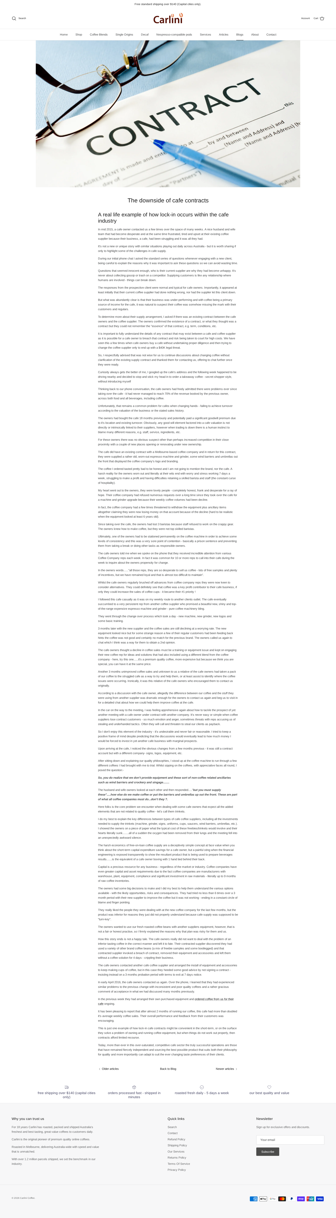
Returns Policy (177, 1157)
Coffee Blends (99, 34)
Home (64, 34)
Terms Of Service (179, 1163)
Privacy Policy (177, 1169)
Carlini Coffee (27, 1198)
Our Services (176, 1151)
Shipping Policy (177, 1145)
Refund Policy (176, 1139)
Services (205, 34)
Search (172, 1127)
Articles (223, 34)
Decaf (145, 34)
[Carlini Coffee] (168, 18)
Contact (271, 34)
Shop (78, 34)
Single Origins (124, 34)
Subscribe (267, 1151)
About (255, 34)
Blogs (239, 34)
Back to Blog (168, 1068)
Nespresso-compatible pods (174, 34)
